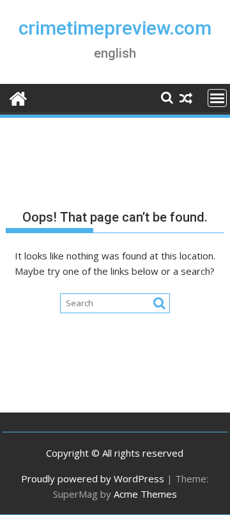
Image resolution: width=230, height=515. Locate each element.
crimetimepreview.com (115, 28)
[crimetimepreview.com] (18, 97)
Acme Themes (145, 493)
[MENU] (217, 98)
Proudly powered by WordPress (92, 478)
